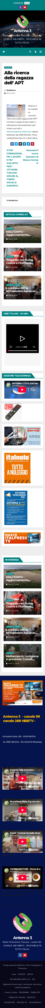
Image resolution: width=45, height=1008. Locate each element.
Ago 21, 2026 (13, 663)
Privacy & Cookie (11, 992)
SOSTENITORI (9, 1002)
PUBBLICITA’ (35, 992)
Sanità (17, 285)
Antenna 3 (22, 31)
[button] (30, 52)
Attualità (8, 67)
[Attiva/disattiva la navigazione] (40, 52)
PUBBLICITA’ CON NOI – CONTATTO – (22, 997)
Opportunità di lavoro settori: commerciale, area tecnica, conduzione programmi (22, 985)
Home (14, 974)
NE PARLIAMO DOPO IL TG (20, 979)
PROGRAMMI (24, 992)
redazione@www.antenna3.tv (19, 132)
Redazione (11, 90)
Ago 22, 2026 (13, 584)
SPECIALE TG (22, 1002)
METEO (30, 974)
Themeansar (22, 968)
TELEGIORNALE (35, 1002)
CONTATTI (22, 974)
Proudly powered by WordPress (14, 965)
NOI (33, 979)
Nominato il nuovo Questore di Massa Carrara (30, 155)
